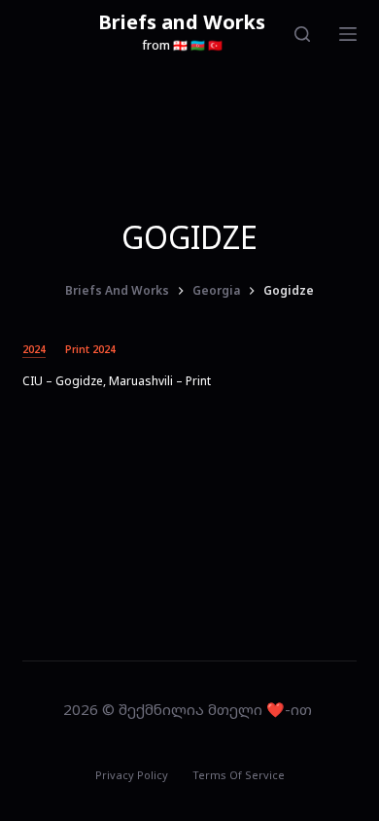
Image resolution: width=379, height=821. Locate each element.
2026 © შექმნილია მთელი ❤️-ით (189, 709)
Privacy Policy (131, 775)
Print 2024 (90, 349)
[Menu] (348, 34)
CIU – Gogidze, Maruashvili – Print (116, 381)
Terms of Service (238, 775)
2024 (34, 349)
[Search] (302, 34)
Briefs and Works (181, 22)
